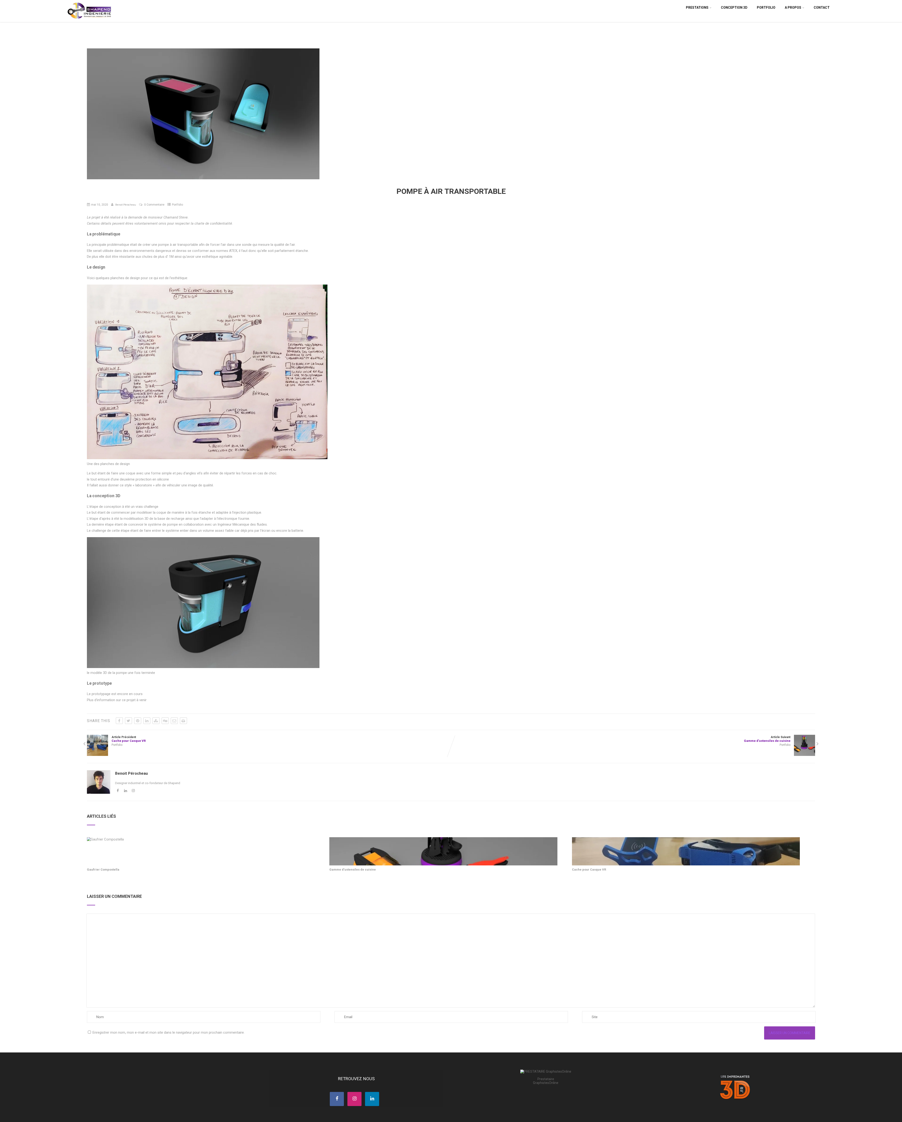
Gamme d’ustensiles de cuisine (352, 869)
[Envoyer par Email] (174, 720)
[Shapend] (90, 20)
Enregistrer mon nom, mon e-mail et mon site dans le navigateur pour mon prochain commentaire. (169, 1032)
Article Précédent (129, 739)
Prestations (697, 7)
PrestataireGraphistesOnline (545, 1081)
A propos (793, 7)
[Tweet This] (128, 720)
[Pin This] (137, 720)
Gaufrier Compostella (103, 869)
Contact (822, 7)
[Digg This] (165, 720)
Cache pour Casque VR (589, 869)
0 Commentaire (154, 204)
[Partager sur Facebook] (119, 720)
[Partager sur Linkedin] (146, 720)
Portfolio (766, 7)
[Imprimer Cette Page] (183, 720)
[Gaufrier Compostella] (105, 839)
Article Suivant (767, 739)
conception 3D (734, 7)
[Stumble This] (155, 720)
